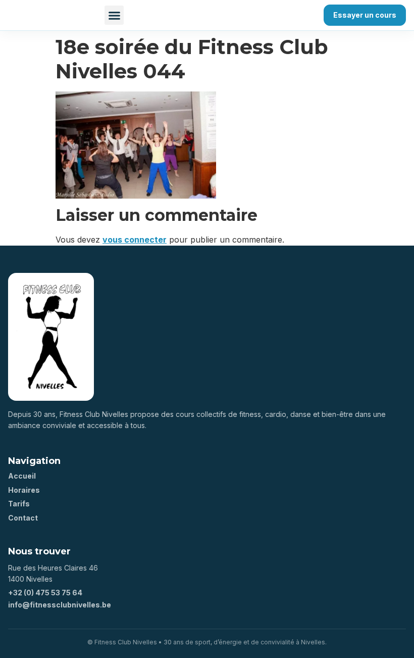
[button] (114, 15)
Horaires (24, 490)
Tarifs (19, 503)
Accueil (22, 476)
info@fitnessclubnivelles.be (59, 604)
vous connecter (134, 239)
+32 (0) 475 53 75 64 (45, 592)
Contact (23, 517)
